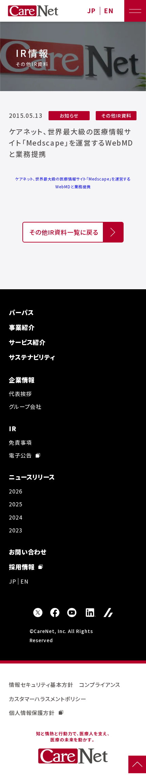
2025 (15, 504)
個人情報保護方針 (32, 713)
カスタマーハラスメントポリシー (47, 699)
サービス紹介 (27, 342)
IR (12, 428)
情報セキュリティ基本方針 (41, 684)
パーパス (21, 312)
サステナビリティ (32, 357)
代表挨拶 (20, 394)
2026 (15, 491)
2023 (15, 530)
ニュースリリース (32, 476)
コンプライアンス (99, 684)
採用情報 (22, 566)
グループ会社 (25, 406)
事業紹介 (22, 327)
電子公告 (20, 455)
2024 (15, 517)
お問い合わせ (28, 551)
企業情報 (22, 379)
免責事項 (20, 442)
